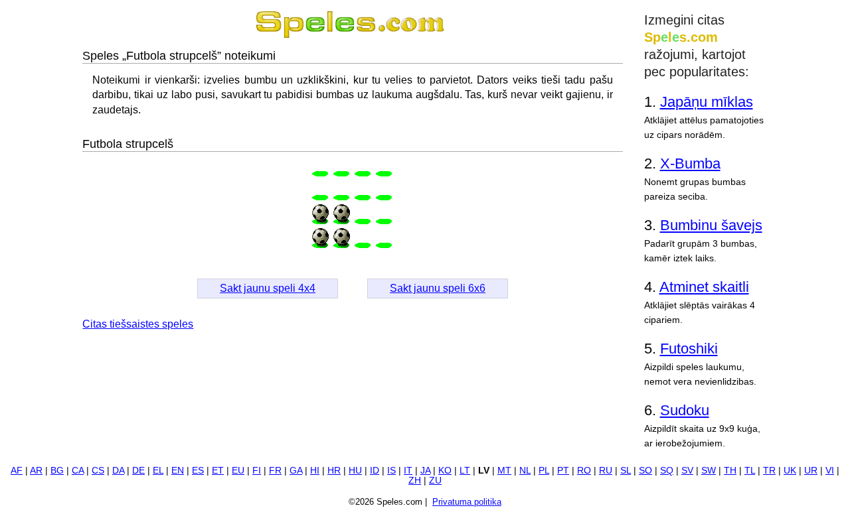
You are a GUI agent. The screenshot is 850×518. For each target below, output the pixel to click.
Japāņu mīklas (706, 102)
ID (374, 471)
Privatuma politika (466, 502)
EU (238, 471)
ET (218, 471)
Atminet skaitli (704, 287)
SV (687, 471)
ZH (414, 481)
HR (334, 471)
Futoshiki (689, 348)
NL (525, 471)
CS (98, 471)
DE (138, 471)
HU (355, 471)
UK (790, 471)
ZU (435, 481)
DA (118, 471)
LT (465, 471)
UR (810, 471)
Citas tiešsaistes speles (137, 324)
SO (645, 471)
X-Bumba (690, 163)
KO (445, 471)
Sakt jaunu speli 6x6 (437, 288)
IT (408, 471)
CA (78, 471)
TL (749, 471)
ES (198, 471)
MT (504, 471)
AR (36, 471)
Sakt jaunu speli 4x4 (267, 288)
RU (605, 471)
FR (275, 471)
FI (256, 471)
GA (296, 471)
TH (730, 471)
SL (625, 471)
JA (425, 471)
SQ (666, 471)
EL (158, 471)
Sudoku (684, 410)
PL (544, 471)
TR (769, 471)
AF (17, 471)
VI (829, 471)
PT (563, 471)
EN (177, 471)
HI (314, 471)
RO (584, 471)
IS (391, 471)
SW (708, 471)
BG (57, 471)
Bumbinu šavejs (711, 225)
